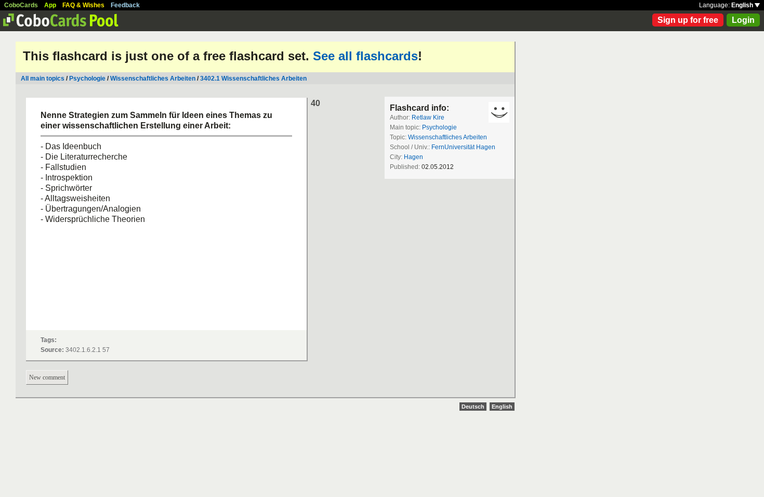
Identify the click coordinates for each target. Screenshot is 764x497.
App (50, 5)
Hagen (413, 157)
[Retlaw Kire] (499, 112)
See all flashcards (365, 56)
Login (743, 20)
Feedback (125, 5)
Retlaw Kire (428, 117)
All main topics (42, 78)
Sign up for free (687, 20)
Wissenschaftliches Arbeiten (152, 78)
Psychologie (87, 78)
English (743, 5)
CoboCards (21, 5)
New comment (47, 377)
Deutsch (473, 406)
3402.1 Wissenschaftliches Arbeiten (253, 78)
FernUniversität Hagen (463, 147)
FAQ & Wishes (83, 5)
